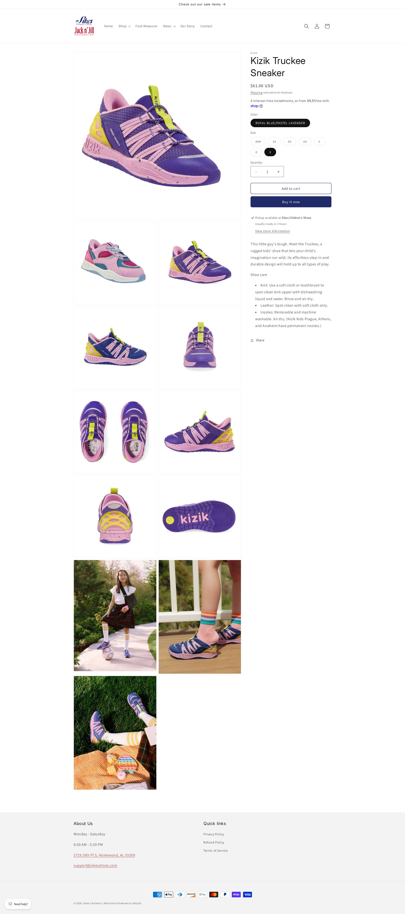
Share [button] (260, 340)
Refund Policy (213, 842)
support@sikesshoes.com (95, 865)
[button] (124, 26)
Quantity (256, 162)
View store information (272, 231)
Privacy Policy (213, 834)
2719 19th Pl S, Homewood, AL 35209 (104, 855)
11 (277, 142)
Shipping (256, 92)
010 (260, 142)
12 (292, 142)
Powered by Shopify (129, 903)
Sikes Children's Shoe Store (100, 903)
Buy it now (291, 202)
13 (307, 142)
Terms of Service (215, 851)
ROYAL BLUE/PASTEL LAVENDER (280, 123)
